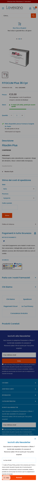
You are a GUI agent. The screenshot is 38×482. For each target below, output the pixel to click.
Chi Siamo (10, 299)
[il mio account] (30, 8)
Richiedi (19, 477)
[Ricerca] (33, 15)
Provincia (5, 194)
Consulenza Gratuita (19, 313)
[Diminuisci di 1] (11, 115)
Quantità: (5, 115)
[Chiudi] (35, 438)
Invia (19, 361)
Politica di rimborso (8, 224)
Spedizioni (27, 299)
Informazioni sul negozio (12, 131)
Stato (3, 184)
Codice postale (7, 203)
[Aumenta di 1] (22, 115)
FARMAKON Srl (7, 87)
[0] (34, 8)
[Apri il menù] (3, 8)
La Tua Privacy (27, 306)
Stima (7, 215)
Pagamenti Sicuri (11, 306)
